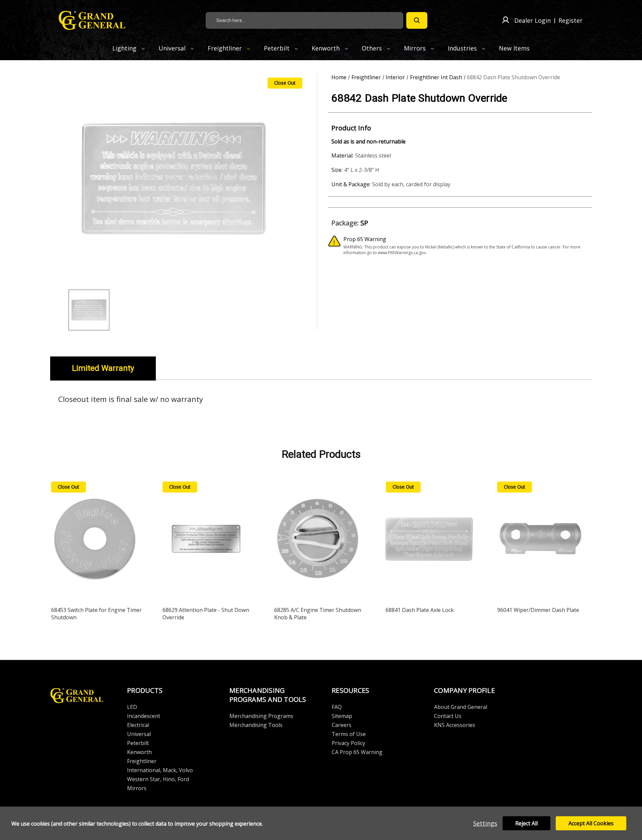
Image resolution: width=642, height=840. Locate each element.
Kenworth (326, 48)
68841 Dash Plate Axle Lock (420, 610)
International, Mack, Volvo (160, 770)
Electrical (138, 725)
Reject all (526, 823)
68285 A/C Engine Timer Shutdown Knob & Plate (317, 613)
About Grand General (460, 707)
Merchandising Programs (261, 716)
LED (132, 707)
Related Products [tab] (321, 454)
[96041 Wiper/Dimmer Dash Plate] (540, 540)
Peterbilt (277, 48)
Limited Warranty (103, 368)
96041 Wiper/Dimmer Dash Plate (538, 610)
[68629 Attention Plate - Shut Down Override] (206, 540)
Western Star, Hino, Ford (158, 779)
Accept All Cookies (591, 823)
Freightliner (225, 48)
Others (373, 48)
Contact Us (447, 716)
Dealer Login (532, 20)
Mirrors (415, 48)
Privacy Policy (348, 743)
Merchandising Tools (256, 725)
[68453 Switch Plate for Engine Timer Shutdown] (94, 540)
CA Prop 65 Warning (357, 752)
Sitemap (342, 716)
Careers (341, 725)
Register (570, 20)
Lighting (125, 48)
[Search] (416, 20)
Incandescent (143, 716)
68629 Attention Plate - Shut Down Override (206, 613)
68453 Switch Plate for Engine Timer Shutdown (96, 613)
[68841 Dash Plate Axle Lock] (429, 540)
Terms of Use (349, 734)
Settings (485, 823)
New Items (514, 48)
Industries (463, 48)
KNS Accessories (454, 725)
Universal (172, 48)
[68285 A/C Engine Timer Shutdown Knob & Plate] (317, 540)
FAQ (337, 707)
